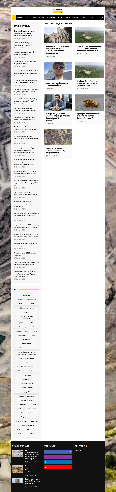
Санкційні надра (26, 413)
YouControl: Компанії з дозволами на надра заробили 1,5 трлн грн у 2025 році (26, 183)
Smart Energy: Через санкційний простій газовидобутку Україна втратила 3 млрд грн (24, 274)
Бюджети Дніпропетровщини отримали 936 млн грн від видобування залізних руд (24, 33)
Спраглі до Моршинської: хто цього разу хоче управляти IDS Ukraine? (26, 91)
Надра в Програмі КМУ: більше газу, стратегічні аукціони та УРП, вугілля (26, 226)
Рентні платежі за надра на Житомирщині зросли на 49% (24, 44)
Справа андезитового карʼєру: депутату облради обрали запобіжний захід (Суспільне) (24, 150)
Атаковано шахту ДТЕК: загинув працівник (25, 254)
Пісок (34, 404)
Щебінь (32, 434)
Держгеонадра (26, 339)
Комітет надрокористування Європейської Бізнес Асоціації (26, 353)
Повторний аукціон (26, 383)
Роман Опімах (31, 408)
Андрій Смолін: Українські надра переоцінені (56, 84)
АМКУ (20, 304)
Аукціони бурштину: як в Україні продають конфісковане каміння (25, 172)
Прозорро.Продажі (27, 400)
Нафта (26, 362)
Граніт (34, 335)
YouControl (26, 295)
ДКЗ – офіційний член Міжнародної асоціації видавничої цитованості (26, 72)
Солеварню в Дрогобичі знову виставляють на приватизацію (24, 119)
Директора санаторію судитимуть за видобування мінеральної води (26, 263)
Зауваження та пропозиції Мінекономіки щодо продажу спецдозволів (24, 204)
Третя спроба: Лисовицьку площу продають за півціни (25, 63)
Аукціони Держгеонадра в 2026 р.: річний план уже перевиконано (25, 81)
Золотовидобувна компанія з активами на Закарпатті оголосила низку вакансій (89, 48)
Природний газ (26, 392)
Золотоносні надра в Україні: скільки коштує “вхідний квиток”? (55, 150)
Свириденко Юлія (26, 417)
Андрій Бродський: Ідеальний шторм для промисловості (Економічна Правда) (26, 215)
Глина (35, 331)
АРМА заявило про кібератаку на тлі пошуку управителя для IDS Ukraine (26, 235)
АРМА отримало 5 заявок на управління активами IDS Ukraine (25, 128)
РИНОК (19, 17)
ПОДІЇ (83, 17)
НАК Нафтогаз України (26, 358)
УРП (35, 429)
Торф (27, 429)
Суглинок (34, 421)
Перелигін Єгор (26, 379)
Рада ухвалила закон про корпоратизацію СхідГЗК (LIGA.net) (26, 193)
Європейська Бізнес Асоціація (26, 300)
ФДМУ (20, 434)
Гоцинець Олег (21, 335)
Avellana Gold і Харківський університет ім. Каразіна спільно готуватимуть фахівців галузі (57, 49)
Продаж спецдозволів (26, 396)
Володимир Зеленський (26, 327)
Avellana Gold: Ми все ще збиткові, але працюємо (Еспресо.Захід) (88, 83)
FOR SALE (75, 17)
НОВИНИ (27, 17)
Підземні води (21, 404)
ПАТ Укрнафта (26, 375)
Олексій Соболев (31, 371)
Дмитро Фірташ (26, 344)
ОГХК (18, 371)
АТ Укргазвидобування (26, 308)
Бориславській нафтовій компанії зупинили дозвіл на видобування (25, 245)
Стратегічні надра (21, 421)
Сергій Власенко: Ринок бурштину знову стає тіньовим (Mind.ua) (25, 100)
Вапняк (33, 323)
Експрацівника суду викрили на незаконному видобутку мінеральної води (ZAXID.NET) (25, 162)
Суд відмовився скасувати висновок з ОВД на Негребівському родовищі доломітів (26, 138)
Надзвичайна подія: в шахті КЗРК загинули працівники (25, 53)
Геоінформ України (22, 331)
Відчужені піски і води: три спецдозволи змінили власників (25, 109)
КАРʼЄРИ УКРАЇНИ (48, 17)
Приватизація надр (26, 388)
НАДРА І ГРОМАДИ (63, 17)
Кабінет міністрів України (26, 348)
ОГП (35, 367)
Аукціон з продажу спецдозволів (26, 317)
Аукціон (26, 312)
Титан (18, 429)
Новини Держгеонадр (23, 367)
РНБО (19, 408)
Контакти (78, 451)
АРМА (33, 304)
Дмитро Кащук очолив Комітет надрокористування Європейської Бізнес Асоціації (57, 117)
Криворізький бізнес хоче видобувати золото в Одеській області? (88, 116)
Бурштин (20, 323)
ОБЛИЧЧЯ (36, 17)
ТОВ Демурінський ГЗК (26, 425)
